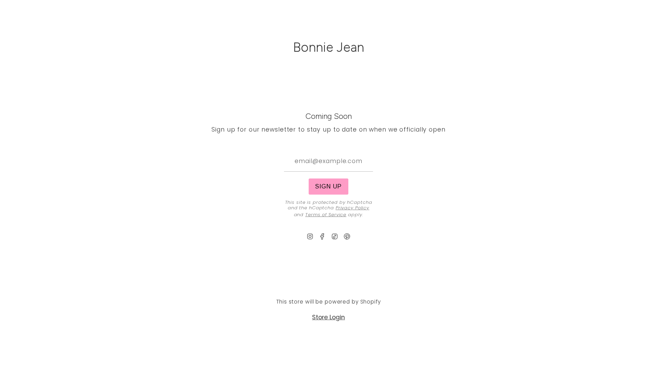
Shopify (370, 301)
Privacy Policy (352, 208)
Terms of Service (325, 214)
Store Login (328, 317)
